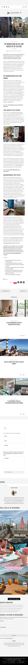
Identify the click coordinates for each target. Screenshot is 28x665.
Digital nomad (14, 41)
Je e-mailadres (3, 627)
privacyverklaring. (9, 638)
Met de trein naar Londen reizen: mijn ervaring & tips (11, 608)
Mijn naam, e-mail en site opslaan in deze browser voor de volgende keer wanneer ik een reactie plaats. (13, 453)
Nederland (11, 50)
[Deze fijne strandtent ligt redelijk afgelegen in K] (14, 524)
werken (15, 50)
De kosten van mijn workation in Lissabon (14, 270)
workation (19, 50)
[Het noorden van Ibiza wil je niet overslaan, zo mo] (14, 581)
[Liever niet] (26, 661)
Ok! (5, 662)
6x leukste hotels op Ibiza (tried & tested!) (9, 611)
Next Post (23, 291)
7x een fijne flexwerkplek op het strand (13, 263)
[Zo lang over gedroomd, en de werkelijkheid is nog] (14, 553)
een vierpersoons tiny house (16, 112)
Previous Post (6, 291)
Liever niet (12, 662)
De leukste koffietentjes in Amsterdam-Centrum (10, 610)
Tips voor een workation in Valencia (12, 274)
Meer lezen (21, 662)
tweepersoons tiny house (8, 243)
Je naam (1, 620)
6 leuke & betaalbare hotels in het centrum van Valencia (12, 606)
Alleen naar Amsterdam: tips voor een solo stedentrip (11, 605)
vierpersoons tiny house (17, 237)
